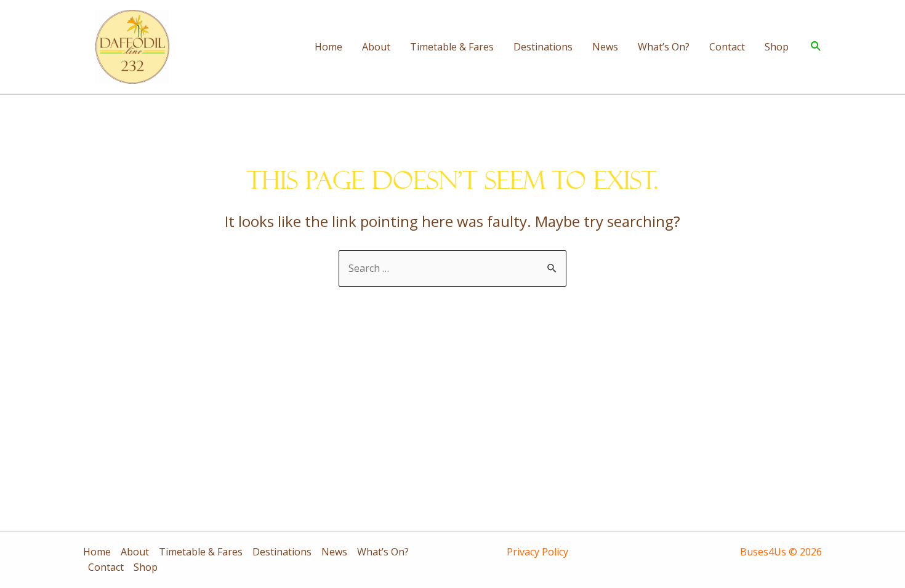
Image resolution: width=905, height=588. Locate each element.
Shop (777, 47)
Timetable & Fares (452, 47)
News (605, 47)
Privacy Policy (537, 551)
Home (328, 47)
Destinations (543, 47)
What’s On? (664, 47)
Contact (727, 47)
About (376, 47)
